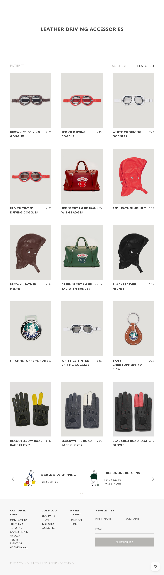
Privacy (15, 535)
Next (152, 478)
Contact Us (19, 520)
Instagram (49, 524)
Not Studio (66, 563)
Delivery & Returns (17, 526)
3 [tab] (82, 493)
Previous (12, 478)
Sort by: (119, 65)
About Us (48, 516)
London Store (76, 522)
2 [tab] (80, 493)
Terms (14, 539)
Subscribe (48, 528)
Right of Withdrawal (19, 545)
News (45, 520)
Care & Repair (19, 532)
